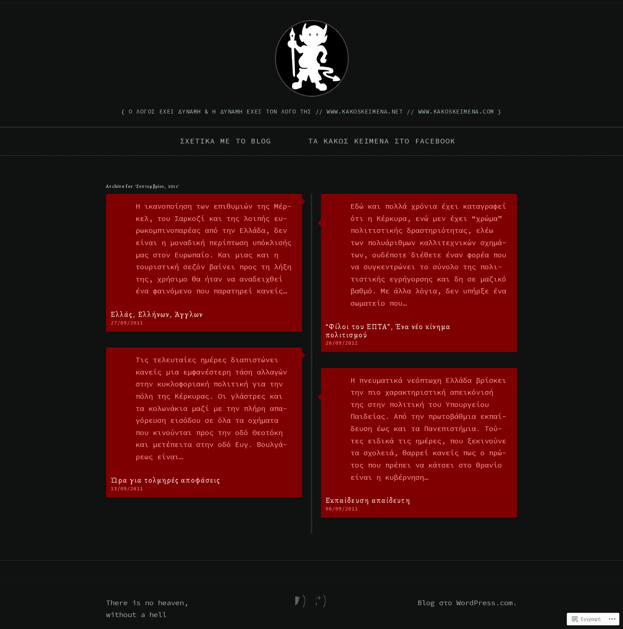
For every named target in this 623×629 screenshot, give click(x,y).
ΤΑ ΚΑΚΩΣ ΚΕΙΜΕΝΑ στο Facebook (381, 141)
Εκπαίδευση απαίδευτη (368, 500)
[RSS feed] (322, 601)
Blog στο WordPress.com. (467, 602)
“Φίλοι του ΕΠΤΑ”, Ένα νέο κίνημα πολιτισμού (388, 331)
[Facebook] (301, 601)
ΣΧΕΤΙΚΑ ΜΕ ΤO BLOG (225, 141)
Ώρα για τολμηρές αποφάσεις (165, 480)
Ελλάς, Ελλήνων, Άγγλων (157, 314)
